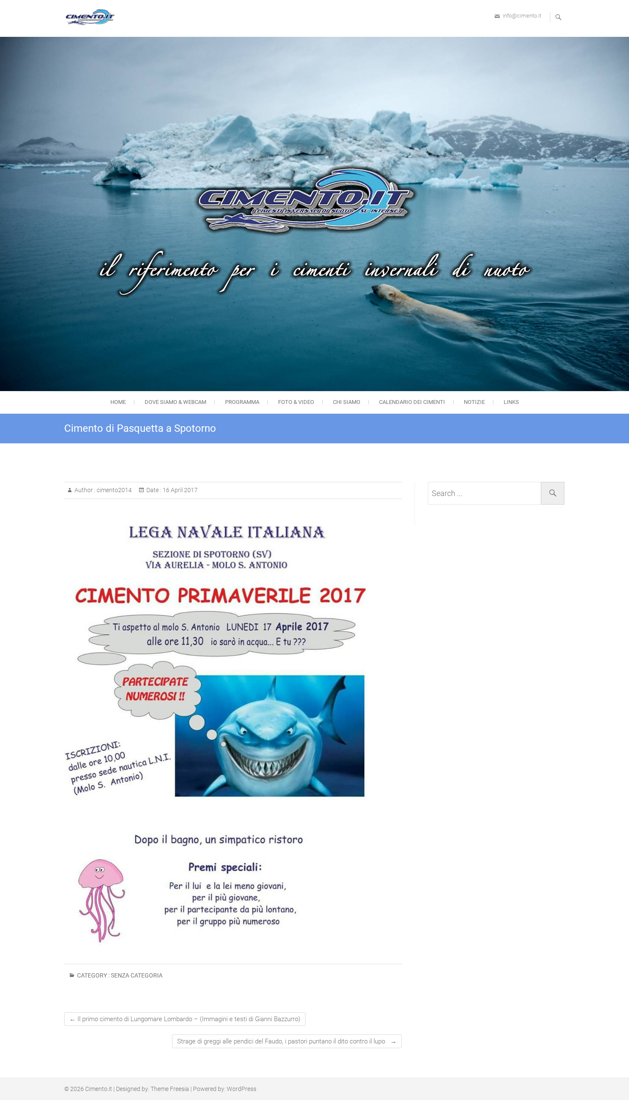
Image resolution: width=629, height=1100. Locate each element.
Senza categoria (137, 975)
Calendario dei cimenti (412, 402)
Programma (242, 402)
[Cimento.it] (92, 17)
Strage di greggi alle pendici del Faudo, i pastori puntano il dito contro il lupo (287, 1041)
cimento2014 (113, 490)
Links (511, 402)
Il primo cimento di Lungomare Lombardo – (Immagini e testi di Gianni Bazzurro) (184, 1019)
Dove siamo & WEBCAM (175, 402)
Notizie (474, 402)
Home (118, 402)
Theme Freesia (170, 1088)
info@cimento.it (522, 15)
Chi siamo (346, 402)
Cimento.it (98, 1088)
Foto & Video (296, 402)
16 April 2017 (179, 490)
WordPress (241, 1088)
